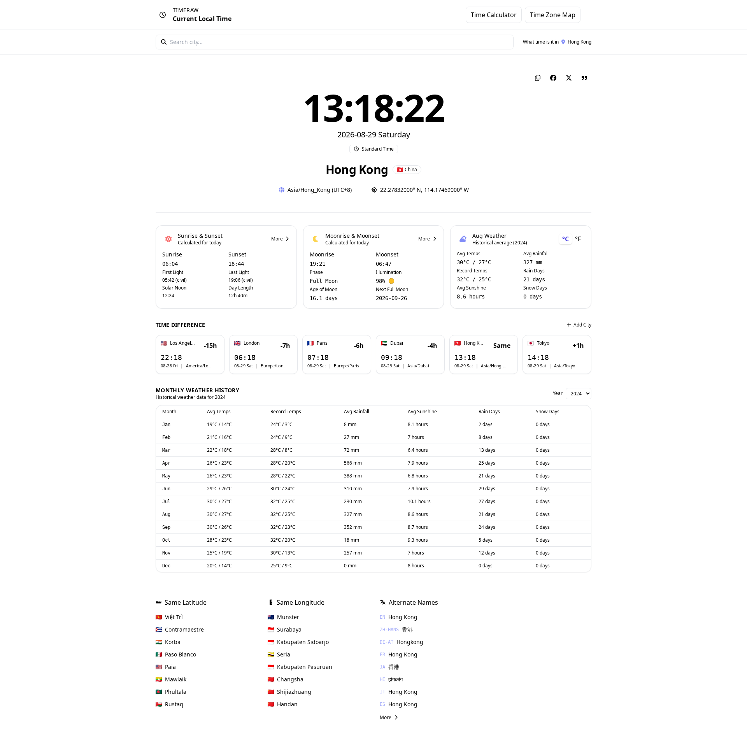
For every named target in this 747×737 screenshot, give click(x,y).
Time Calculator (494, 15)
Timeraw (185, 10)
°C (565, 239)
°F (578, 239)
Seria (283, 654)
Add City (582, 325)
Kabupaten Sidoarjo (303, 642)
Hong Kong (579, 42)
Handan (287, 704)
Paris (322, 343)
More (277, 239)
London (252, 343)
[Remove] (219, 341)
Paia (170, 666)
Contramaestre (184, 629)
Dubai (396, 343)
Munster (288, 617)
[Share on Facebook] (553, 78)
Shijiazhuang (294, 691)
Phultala (175, 691)
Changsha (290, 679)
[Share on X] (569, 78)
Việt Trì (174, 617)
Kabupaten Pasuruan (304, 666)
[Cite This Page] (584, 78)
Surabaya (289, 629)
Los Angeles (182, 343)
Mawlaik (175, 679)
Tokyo (543, 343)
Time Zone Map (552, 15)
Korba (173, 642)
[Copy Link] (538, 78)
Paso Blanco (180, 654)
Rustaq (174, 704)
